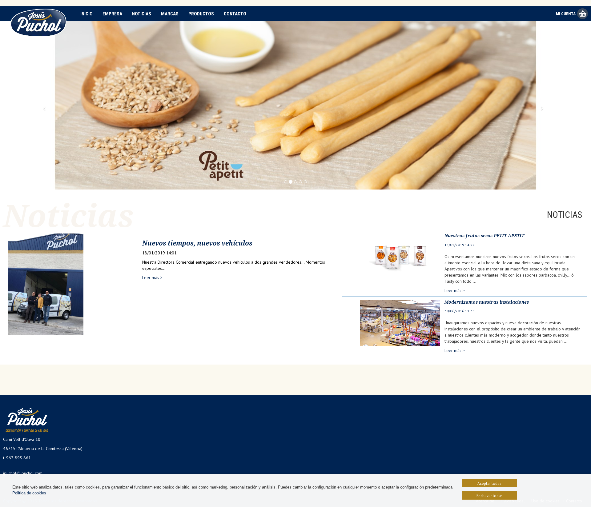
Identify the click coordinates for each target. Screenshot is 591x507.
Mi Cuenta (566, 13)
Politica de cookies (29, 493)
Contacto (235, 14)
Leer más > (152, 277)
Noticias (141, 14)
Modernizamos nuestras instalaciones (486, 302)
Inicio (86, 14)
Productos (201, 14)
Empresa (112, 14)
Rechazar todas (489, 495)
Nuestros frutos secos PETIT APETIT (484, 235)
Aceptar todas (489, 483)
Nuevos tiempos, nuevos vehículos (197, 243)
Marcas (170, 14)
